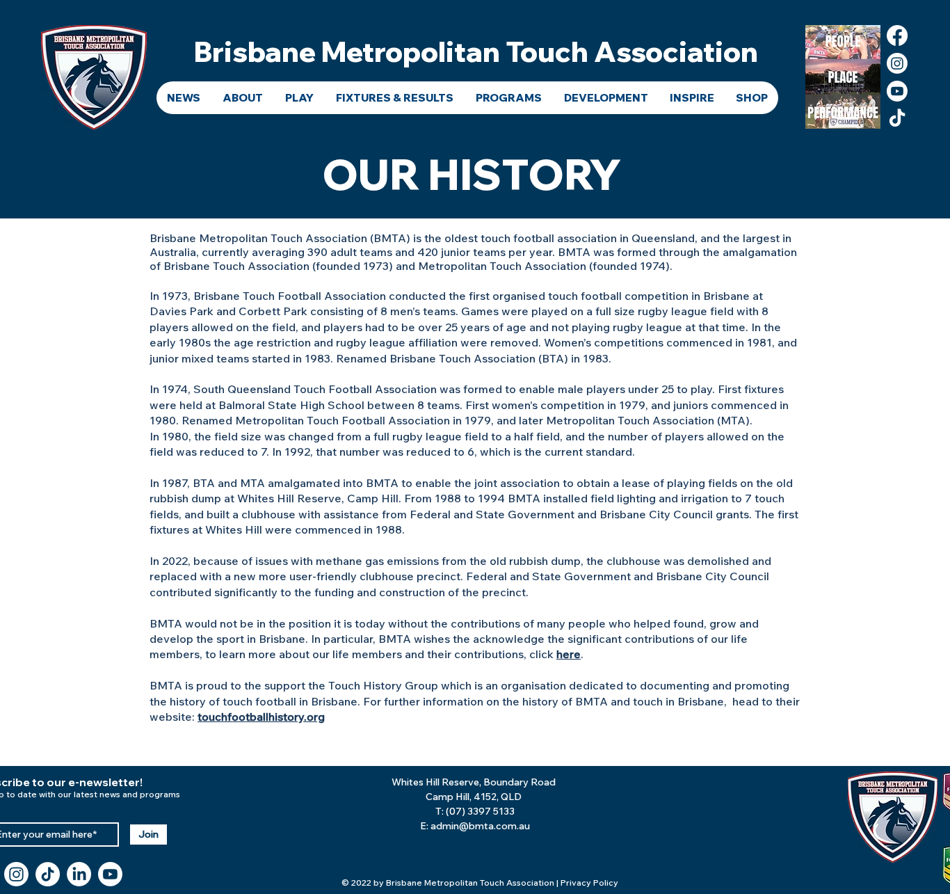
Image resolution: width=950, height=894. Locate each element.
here (568, 654)
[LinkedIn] (79, 874)
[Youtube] (897, 91)
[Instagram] (897, 63)
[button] (242, 97)
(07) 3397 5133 (480, 811)
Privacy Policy (589, 882)
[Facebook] (897, 35)
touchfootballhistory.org (261, 717)
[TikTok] (897, 119)
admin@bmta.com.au (480, 826)
